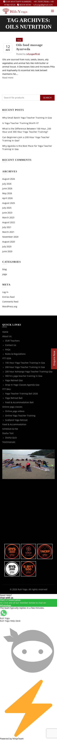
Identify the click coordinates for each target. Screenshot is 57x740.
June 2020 (7, 251)
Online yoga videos (14, 411)
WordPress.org (9, 306)
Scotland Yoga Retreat (16, 420)
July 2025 (6, 207)
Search (47, 97)
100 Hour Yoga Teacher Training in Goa (25, 362)
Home (5, 331)
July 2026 (6, 183)
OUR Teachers (12, 340)
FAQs (7, 349)
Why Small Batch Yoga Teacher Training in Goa (27, 117)
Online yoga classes (12, 406)
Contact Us (10, 345)
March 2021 (8, 231)
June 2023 (7, 212)
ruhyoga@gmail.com (43, 4)
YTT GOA (6, 358)
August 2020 (8, 241)
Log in (5, 292)
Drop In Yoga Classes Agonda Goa (22, 384)
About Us (7, 336)
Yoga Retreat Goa (14, 380)
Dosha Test (8, 433)
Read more (7, 77)
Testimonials (8, 442)
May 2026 (7, 193)
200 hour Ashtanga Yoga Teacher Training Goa (28, 371)
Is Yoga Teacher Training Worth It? (20, 123)
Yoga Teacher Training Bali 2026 (21, 393)
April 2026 (7, 198)
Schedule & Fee (10, 428)
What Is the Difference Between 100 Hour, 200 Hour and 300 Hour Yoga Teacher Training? (26, 130)
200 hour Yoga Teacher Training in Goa (25, 367)
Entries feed (8, 296)
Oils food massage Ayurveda (29, 47)
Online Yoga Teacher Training (20, 415)
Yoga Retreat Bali (13, 398)
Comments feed (10, 301)
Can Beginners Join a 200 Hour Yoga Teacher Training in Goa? (26, 139)
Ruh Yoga (22, 589)
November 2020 (10, 236)
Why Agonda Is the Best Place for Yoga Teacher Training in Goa (27, 147)
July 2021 (6, 227)
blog (19, 39)
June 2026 (7, 188)
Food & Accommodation (14, 424)
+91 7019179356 (41, 1)
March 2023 (8, 217)
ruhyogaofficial (33, 54)
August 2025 (8, 203)
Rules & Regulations (15, 353)
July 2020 (6, 246)
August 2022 (8, 222)
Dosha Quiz (11, 437)
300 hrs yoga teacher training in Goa (23, 375)
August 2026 (8, 178)
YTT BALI (6, 389)
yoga (4, 274)
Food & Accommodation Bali (19, 402)
